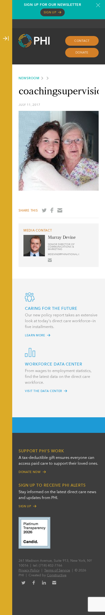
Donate (82, 52)
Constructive (56, 575)
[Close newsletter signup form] (98, 5)
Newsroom (29, 78)
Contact (82, 41)
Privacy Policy (29, 570)
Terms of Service (57, 570)
